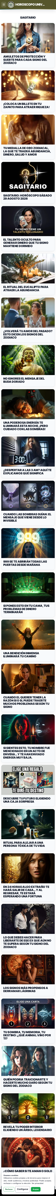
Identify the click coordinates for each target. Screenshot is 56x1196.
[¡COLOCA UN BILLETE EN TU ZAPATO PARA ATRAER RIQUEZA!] (28, 85)
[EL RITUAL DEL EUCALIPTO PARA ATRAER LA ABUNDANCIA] (28, 269)
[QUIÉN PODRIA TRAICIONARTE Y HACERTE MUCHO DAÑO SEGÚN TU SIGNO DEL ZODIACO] (28, 1061)
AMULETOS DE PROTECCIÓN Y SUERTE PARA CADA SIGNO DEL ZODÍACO (25, 60)
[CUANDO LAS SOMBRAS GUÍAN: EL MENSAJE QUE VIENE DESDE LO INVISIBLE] (28, 496)
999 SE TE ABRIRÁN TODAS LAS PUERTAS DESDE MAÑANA (25, 563)
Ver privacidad (37, 1183)
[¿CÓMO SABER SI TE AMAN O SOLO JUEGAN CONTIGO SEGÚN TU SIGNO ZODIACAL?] (28, 1153)
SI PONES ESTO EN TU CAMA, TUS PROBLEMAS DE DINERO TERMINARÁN (26, 609)
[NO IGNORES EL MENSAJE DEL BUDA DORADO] (28, 360)
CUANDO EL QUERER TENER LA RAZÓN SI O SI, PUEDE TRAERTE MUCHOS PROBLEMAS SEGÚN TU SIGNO (26, 702)
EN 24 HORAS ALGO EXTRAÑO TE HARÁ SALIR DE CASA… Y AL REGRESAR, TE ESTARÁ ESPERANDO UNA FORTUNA (26, 891)
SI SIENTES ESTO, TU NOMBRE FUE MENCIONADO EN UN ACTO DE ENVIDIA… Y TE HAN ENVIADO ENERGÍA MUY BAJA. (26, 752)
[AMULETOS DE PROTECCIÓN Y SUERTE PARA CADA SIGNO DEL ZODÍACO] (28, 38)
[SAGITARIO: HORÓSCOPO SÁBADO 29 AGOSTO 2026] (28, 177)
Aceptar (36, 1189)
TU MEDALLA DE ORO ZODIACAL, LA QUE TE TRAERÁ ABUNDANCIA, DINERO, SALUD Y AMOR (27, 151)
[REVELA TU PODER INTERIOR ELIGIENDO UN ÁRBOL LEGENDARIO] (28, 1108)
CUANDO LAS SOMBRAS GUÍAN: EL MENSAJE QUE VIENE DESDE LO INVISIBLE (27, 517)
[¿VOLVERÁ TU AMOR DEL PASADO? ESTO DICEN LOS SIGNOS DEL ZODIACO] (28, 313)
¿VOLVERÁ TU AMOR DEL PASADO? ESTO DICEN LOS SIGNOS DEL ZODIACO (27, 334)
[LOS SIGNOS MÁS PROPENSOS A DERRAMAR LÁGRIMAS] (28, 969)
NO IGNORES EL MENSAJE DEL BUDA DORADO (24, 380)
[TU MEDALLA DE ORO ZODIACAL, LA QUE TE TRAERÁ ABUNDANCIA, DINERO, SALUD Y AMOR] (28, 130)
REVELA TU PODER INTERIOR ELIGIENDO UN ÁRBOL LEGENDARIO (27, 1128)
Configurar (22, 1189)
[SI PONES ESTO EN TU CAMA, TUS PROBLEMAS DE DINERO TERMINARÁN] (28, 587)
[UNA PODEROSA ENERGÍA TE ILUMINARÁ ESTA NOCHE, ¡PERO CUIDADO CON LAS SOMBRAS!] (28, 404)
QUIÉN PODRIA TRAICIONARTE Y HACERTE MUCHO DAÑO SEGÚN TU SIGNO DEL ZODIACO (27, 1082)
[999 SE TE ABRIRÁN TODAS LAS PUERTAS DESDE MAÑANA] (28, 543)
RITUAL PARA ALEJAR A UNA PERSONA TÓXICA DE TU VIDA (24, 844)
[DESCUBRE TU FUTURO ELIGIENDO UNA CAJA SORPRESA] (28, 780)
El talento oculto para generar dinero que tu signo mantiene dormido (25, 243)
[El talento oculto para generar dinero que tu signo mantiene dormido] (28, 221)
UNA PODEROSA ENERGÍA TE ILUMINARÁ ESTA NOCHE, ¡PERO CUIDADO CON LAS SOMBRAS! (25, 426)
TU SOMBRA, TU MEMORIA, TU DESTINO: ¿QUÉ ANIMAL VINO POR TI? (27, 1035)
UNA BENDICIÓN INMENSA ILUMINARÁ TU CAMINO (21, 654)
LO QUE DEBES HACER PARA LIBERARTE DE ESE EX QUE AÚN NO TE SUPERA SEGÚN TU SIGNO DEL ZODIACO (27, 942)
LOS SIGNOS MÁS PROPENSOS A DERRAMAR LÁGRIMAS (25, 989)
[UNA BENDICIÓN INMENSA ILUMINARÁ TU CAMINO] (28, 635)
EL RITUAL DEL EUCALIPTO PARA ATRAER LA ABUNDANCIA (25, 288)
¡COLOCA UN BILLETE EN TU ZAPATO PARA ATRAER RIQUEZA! (26, 105)
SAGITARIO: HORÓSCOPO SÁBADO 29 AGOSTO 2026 (27, 197)
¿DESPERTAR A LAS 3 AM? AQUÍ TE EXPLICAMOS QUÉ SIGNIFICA (27, 471)
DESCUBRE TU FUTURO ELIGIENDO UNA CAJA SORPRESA (27, 800)
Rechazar (9, 1189)
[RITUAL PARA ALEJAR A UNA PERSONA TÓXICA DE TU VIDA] (28, 824)
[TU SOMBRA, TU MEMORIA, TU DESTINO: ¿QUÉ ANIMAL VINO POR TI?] (28, 1014)
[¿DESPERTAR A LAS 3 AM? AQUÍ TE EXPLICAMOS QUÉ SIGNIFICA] (28, 452)
